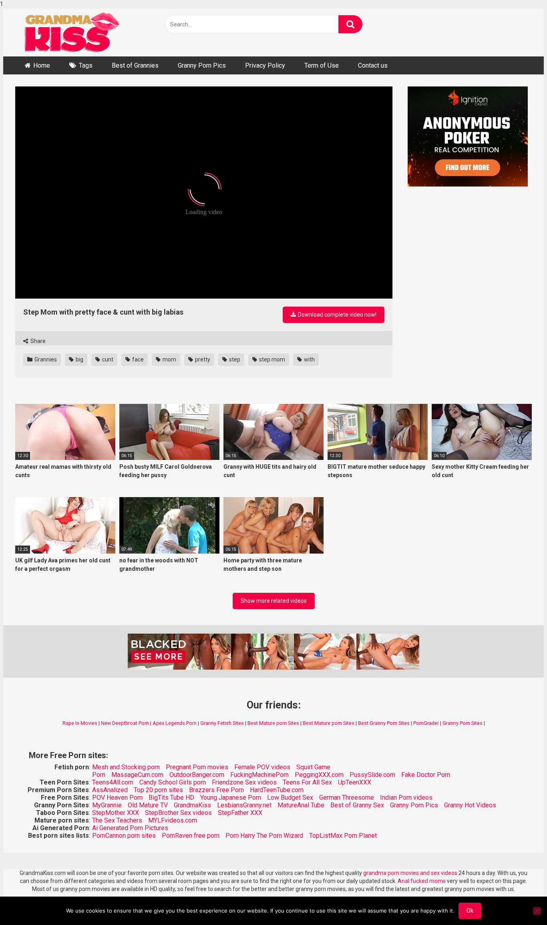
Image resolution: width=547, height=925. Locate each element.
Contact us (373, 65)
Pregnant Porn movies (197, 767)
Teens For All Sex (307, 782)
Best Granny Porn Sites (384, 723)
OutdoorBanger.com (196, 775)
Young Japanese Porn (230, 797)
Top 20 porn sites (158, 790)
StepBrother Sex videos (178, 813)
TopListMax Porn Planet (343, 835)
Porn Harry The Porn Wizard (264, 835)
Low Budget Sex (290, 797)
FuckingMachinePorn (259, 775)
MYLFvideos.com (172, 820)
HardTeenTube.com (277, 790)
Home (41, 65)
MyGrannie (107, 805)
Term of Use (321, 65)
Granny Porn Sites (462, 723)
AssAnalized (110, 790)
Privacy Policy (265, 65)
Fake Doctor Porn (425, 775)
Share (37, 341)
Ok (470, 910)
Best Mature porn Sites (273, 723)
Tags (86, 65)
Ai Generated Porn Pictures (130, 828)
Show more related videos (274, 601)
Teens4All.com (112, 782)
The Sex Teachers (117, 820)
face (137, 359)
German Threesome (346, 797)
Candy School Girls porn (172, 782)
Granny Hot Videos (470, 805)
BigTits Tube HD (171, 797)
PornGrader (426, 723)
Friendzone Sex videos (244, 782)
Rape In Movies (79, 723)
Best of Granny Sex (357, 805)
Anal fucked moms (422, 881)
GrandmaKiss (192, 805)
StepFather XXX (240, 813)
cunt (107, 359)
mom (168, 359)
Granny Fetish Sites (222, 723)
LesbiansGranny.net (244, 805)
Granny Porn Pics (202, 65)
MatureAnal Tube (301, 805)
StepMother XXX (115, 813)
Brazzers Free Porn (216, 790)
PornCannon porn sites (124, 835)
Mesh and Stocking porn (126, 767)
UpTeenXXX (354, 782)
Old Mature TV (148, 805)
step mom (271, 359)
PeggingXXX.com (319, 775)
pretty (202, 359)
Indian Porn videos (406, 797)
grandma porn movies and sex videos (410, 873)
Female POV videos (262, 767)
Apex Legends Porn (175, 723)
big (78, 359)
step (234, 359)
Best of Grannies (135, 65)
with (309, 359)
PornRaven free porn (190, 835)
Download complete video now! (336, 314)
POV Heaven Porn (117, 797)
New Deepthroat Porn (125, 723)
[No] (537, 911)
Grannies (45, 359)
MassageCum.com (137, 775)
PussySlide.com (372, 775)
